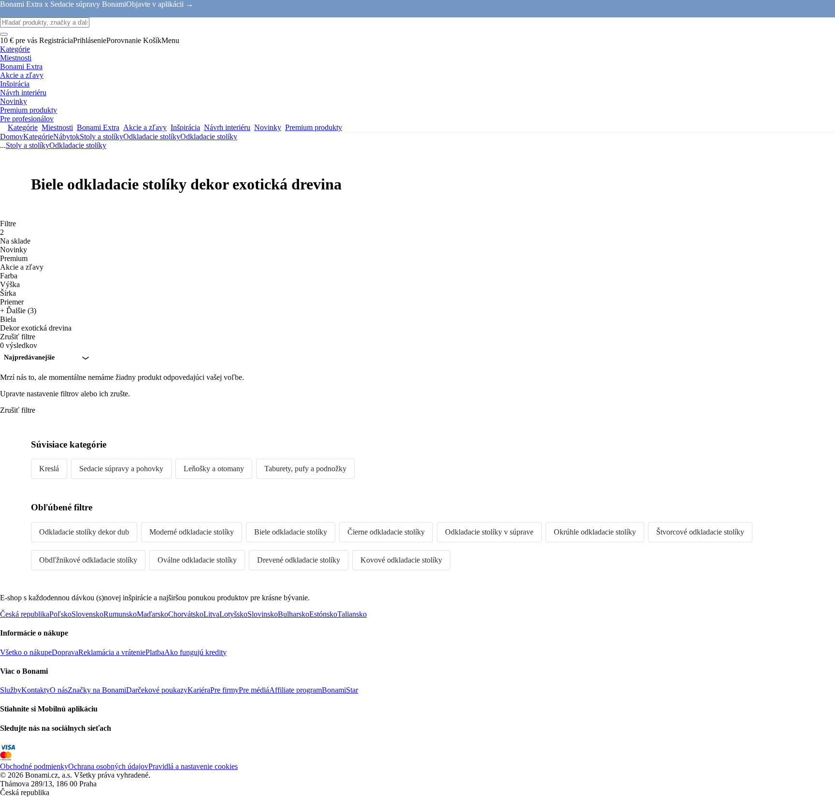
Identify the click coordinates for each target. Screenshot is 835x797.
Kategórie (38, 136)
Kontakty (35, 690)
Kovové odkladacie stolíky (401, 560)
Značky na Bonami (97, 690)
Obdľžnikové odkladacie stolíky (88, 560)
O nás (59, 690)
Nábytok (66, 136)
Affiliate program (295, 690)
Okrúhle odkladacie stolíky (595, 532)
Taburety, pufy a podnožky (305, 468)
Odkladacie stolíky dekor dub (84, 532)
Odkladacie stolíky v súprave (489, 532)
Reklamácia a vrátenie (111, 652)
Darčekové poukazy (156, 690)
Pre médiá (254, 690)
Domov (11, 136)
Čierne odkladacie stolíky (386, 532)
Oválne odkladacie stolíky (197, 560)
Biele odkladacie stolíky (290, 532)
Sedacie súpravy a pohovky (121, 468)
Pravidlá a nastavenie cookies (193, 766)
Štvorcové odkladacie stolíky (700, 532)
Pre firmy (224, 690)
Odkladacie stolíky (208, 136)
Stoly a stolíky (101, 136)
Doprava (65, 652)
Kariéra (198, 690)
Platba (154, 652)
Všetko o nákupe (26, 652)
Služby (10, 690)
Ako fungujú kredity (195, 652)
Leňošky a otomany (214, 468)
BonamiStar (340, 690)
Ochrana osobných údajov (108, 766)
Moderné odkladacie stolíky (191, 532)
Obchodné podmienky (34, 766)
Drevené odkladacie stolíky (298, 560)
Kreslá (49, 468)
